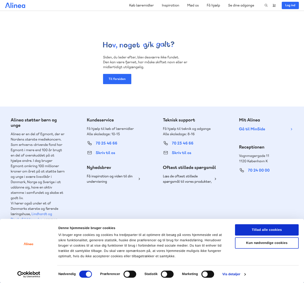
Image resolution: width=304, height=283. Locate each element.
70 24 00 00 (259, 170)
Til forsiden (117, 79)
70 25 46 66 (106, 143)
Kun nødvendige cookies (267, 243)
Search (266, 5)
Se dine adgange (241, 5)
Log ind (290, 5)
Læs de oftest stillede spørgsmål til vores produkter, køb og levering (187, 179)
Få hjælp (213, 5)
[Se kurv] (274, 5)
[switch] (130, 274)
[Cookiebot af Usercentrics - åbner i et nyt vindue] (28, 274)
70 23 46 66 (182, 143)
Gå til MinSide (252, 129)
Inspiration (170, 5)
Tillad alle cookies (267, 230)
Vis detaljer (231, 274)
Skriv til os (105, 152)
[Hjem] (15, 5)
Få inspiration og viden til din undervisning (110, 179)
